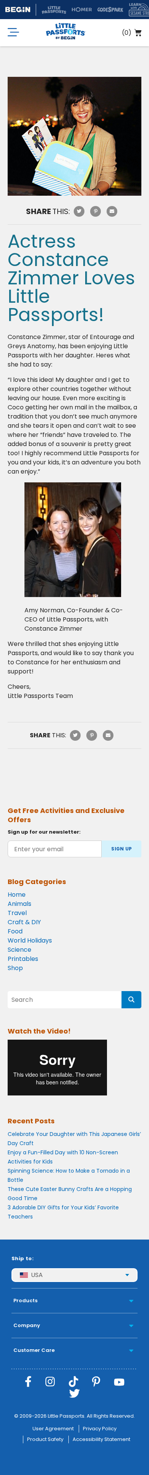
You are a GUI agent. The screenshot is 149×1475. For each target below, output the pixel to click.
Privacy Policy (100, 1428)
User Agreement (53, 1428)
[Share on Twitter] (79, 211)
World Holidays (30, 940)
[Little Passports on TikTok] (73, 1381)
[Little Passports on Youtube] (119, 1381)
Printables (23, 958)
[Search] (131, 999)
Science (19, 949)
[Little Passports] (65, 32)
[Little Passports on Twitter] (74, 1393)
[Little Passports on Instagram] (50, 1381)
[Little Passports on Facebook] (28, 1381)
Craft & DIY (24, 922)
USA (37, 1275)
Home (17, 894)
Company (26, 1325)
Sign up (121, 848)
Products (25, 1300)
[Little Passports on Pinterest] (96, 1381)
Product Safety (45, 1439)
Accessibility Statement (101, 1439)
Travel (17, 913)
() (126, 32)
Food (15, 931)
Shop (15, 968)
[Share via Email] (112, 211)
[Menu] (13, 33)
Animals (19, 903)
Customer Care (34, 1350)
